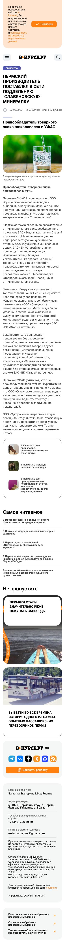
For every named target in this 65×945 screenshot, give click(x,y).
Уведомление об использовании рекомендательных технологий (27, 931)
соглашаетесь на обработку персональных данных (17, 37)
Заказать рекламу (35, 770)
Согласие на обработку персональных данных (22, 923)
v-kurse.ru (14, 14)
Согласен (46, 24)
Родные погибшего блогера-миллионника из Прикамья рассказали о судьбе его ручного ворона (28, 573)
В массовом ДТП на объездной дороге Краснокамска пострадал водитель (26, 521)
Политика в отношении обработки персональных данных (28, 915)
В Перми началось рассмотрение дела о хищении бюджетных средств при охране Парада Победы (28, 559)
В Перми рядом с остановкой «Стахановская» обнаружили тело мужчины (23, 545)
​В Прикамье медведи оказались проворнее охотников (29, 532)
